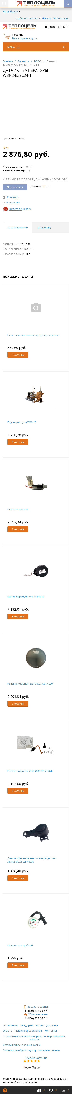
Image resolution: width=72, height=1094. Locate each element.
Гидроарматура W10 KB (21, 422)
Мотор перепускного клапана (25, 596)
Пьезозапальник (17, 509)
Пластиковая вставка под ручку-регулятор (33, 335)
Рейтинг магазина (36, 1057)
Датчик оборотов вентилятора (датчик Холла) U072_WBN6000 (31, 859)
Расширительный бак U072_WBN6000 (30, 683)
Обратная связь (38, 1014)
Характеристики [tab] (17, 227)
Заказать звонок (38, 1006)
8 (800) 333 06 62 (57, 27)
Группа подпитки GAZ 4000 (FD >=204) (29, 771)
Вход (48, 18)
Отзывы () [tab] (44, 227)
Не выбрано (10, 11)
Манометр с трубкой (20, 945)
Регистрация (61, 18)
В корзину (18, 354)
